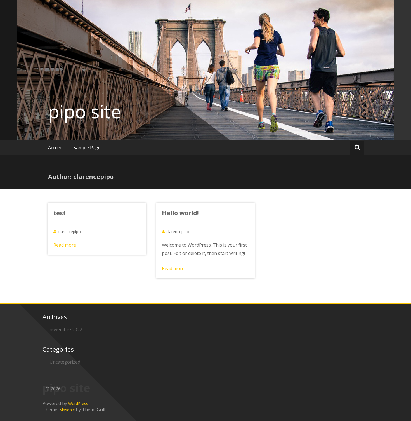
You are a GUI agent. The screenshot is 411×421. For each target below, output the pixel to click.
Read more (64, 245)
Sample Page (87, 147)
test (59, 213)
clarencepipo (69, 231)
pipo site (84, 111)
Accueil (55, 147)
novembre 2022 (65, 329)
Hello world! (180, 213)
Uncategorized (64, 362)
